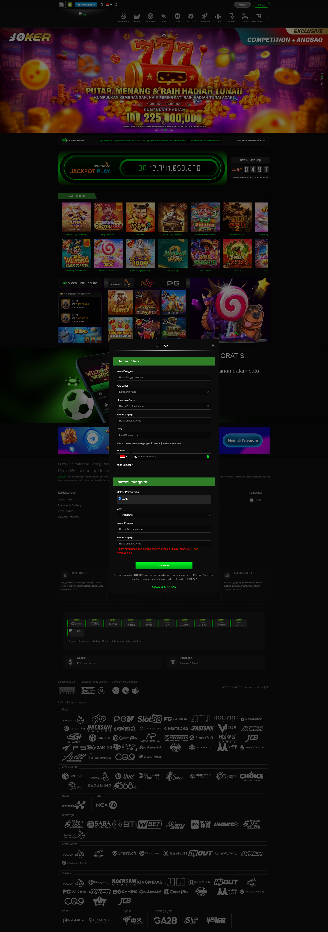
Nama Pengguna (125, 371)
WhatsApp (122, 450)
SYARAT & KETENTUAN (164, 587)
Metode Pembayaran (128, 492)
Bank (119, 508)
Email (119, 429)
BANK (124, 498)
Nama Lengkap (124, 414)
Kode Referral (124, 464)
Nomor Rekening (125, 523)
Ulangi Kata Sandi (126, 400)
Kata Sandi (122, 385)
